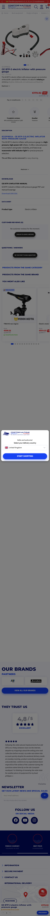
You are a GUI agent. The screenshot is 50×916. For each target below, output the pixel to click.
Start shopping (25, 456)
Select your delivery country (25, 443)
